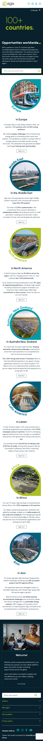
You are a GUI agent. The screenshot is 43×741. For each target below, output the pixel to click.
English (33, 13)
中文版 (32, 22)
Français (33, 16)
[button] (29, 3)
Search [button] (38, 70)
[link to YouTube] (30, 730)
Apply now (21, 151)
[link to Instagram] (22, 730)
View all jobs (21, 684)
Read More (21, 375)
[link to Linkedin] (18, 730)
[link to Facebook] (26, 730)
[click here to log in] (36, 3)
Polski (32, 19)
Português (34, 25)
